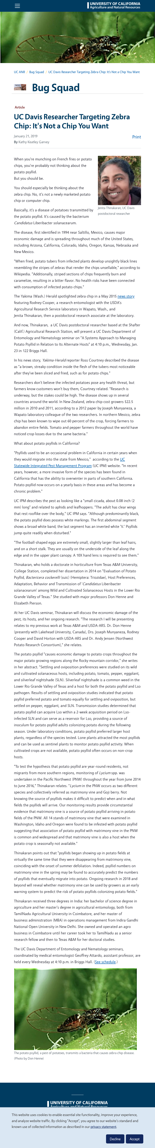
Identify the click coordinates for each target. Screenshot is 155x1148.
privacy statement (103, 1126)
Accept (135, 1139)
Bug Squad (36, 72)
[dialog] (77, 1127)
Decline (115, 1139)
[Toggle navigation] (17, 6)
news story (126, 296)
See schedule (105, 961)
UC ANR (19, 72)
